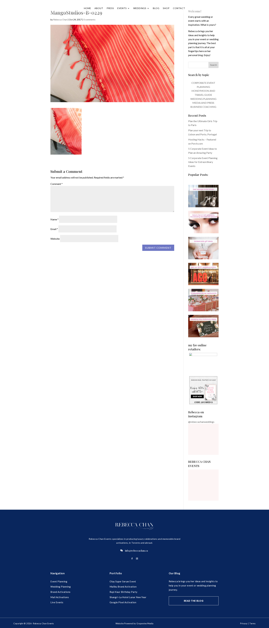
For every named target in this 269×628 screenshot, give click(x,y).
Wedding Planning (60, 586)
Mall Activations (59, 597)
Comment (56, 183)
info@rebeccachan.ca (136, 550)
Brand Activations (60, 591)
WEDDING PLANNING (203, 98)
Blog (156, 8)
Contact (179, 8)
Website (55, 238)
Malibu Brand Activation (123, 586)
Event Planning (58, 581)
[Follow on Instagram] (137, 558)
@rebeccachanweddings (201, 421)
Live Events (56, 602)
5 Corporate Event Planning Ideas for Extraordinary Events (202, 161)
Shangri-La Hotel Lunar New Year (128, 597)
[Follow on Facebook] (132, 558)
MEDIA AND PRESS (203, 102)
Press (110, 8)
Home (87, 8)
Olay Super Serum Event (123, 581)
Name (54, 219)
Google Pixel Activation (123, 602)
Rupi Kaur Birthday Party (123, 591)
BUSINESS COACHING (203, 106)
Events (122, 8)
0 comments (89, 19)
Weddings (139, 8)
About (98, 8)
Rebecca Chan (60, 19)
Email (54, 229)
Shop (166, 8)
